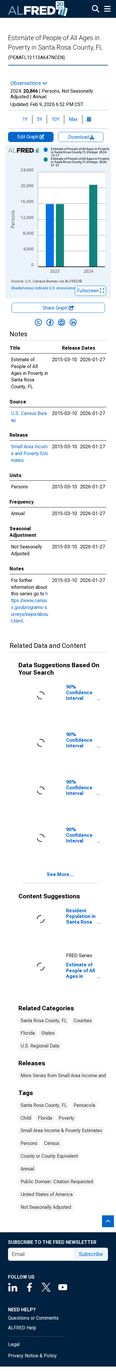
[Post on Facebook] (50, 322)
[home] (38, 9)
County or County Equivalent (49, 1156)
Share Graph (56, 308)
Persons (29, 1143)
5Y (39, 119)
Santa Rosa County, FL (44, 1020)
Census (51, 1143)
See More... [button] (60, 874)
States (48, 1033)
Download (79, 137)
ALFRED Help (22, 1328)
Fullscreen (88, 291)
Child (26, 1118)
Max (73, 119)
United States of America (47, 1194)
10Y (55, 119)
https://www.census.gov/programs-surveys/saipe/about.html (29, 607)
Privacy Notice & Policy (32, 1356)
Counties (82, 1020)
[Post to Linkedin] (73, 322)
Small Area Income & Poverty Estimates (61, 1130)
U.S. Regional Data (40, 1046)
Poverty (66, 1118)
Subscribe (91, 1254)
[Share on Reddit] (61, 322)
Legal (14, 1344)
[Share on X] (38, 322)
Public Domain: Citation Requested (57, 1181)
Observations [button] (26, 83)
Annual (27, 1169)
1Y (25, 119)
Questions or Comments (33, 1318)
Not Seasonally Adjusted (46, 1207)
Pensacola (84, 1105)
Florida (28, 1033)
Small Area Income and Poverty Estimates (29, 453)
